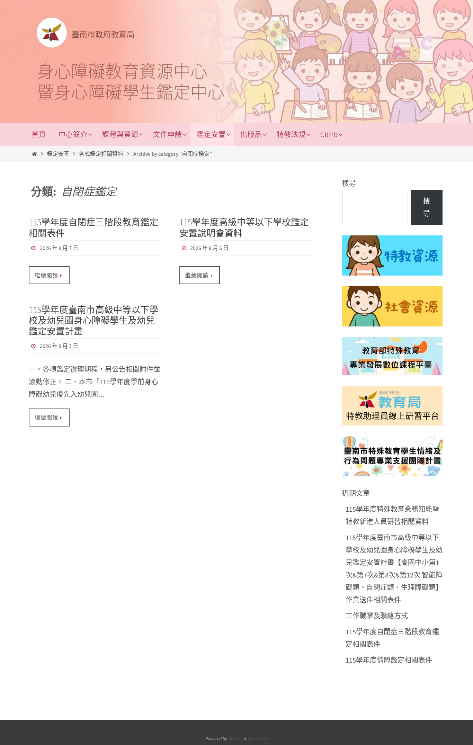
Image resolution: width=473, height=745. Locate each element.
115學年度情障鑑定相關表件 (389, 660)
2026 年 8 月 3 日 (59, 345)
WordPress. (258, 739)
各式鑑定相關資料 (101, 153)
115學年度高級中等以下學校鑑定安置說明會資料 (244, 227)
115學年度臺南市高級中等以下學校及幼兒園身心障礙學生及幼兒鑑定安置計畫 (93, 320)
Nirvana (235, 739)
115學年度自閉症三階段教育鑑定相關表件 (93, 227)
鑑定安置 (58, 153)
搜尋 (349, 183)
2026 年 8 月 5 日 (209, 247)
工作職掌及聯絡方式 (377, 615)
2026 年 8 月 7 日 (59, 247)
